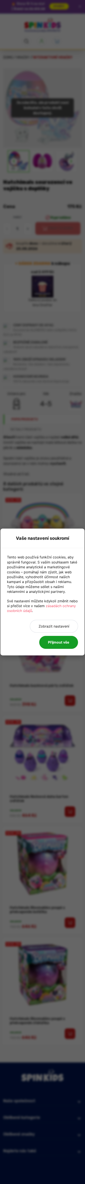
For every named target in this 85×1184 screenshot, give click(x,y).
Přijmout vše (58, 642)
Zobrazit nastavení (54, 626)
